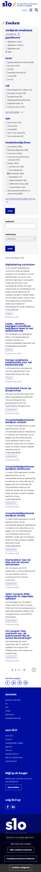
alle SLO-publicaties (14, 758)
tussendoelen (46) (17, 187)
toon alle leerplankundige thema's (20, 199)
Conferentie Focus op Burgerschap (18, 389)
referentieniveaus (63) (18, 184)
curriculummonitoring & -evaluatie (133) (19, 158)
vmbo (7, 711)
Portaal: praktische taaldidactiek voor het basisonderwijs (18, 362)
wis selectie (11, 34)
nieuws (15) (12, 126)
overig (9, 313)
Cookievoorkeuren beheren (21, 858)
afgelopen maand (15, 45)
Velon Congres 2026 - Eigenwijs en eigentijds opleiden (19, 596)
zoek (10, 211)
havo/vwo (9, 715)
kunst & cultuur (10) (16, 107)
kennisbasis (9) (15, 170)
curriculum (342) (15, 153)
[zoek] (36, 10)
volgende (34, 670)
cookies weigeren (21, 867)
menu (25, 10)
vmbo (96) (12, 76)
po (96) (11, 69)
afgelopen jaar (14, 49)
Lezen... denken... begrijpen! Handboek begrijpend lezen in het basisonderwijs (19, 327)
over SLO (9, 736)
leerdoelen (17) (15, 177)
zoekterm (9, 221)
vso (6, 707)
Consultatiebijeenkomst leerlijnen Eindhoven (19, 467)
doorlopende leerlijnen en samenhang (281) (19, 192)
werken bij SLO (11, 754)
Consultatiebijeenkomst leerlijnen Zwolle (19, 514)
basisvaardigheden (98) (18, 150)
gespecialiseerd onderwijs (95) (21, 62)
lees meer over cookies (21, 844)
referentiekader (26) (18, 180)
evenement (11, 410)
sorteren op (10, 234)
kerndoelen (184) (16, 174)
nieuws (8, 750)
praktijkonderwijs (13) (17, 73)
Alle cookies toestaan (21, 850)
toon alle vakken (12, 112)
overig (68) (12, 129)
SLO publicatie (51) (15, 136)
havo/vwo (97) (14, 66)
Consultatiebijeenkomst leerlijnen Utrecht (19, 421)
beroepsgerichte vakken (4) (20, 90)
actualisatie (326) (15, 147)
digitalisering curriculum (20, 264)
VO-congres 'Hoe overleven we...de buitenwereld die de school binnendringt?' (18, 634)
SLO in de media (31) (16, 133)
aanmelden (14, 788)
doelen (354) (13, 163)
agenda (8, 747)
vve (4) (10, 79)
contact (8, 739)
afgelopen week (15, 42)
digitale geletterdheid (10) (19, 100)
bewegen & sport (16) (17, 93)
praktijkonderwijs (13, 718)
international (11, 761)
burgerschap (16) (15, 97)
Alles (10, 52)
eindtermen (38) (16, 167)
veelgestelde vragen (14, 743)
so (6, 704)
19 (24, 670)
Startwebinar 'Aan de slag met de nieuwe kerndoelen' (18, 562)
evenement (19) (14, 123)
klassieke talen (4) (15, 103)
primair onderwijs (13, 700)
